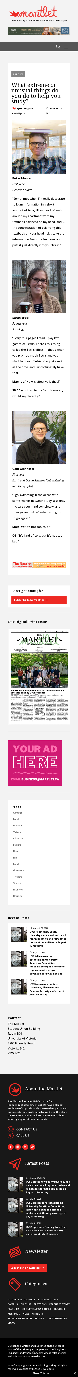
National (17, 825)
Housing (17, 896)
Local (16, 819)
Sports (17, 883)
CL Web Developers (43, 1368)
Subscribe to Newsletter (29, 599)
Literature (18, 870)
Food (16, 864)
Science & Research (20, 1318)
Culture (18, 74)
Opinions (38, 1313)
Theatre (17, 876)
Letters (17, 844)
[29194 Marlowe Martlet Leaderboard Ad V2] (39, 34)
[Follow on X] (25, 1147)
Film (15, 857)
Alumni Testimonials (21, 1299)
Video (11, 1323)
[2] (39, 567)
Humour (59, 1309)
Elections (40, 1304)
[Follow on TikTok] (32, 1147)
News (16, 851)
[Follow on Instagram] (18, 1147)
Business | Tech (48, 1299)
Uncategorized (57, 1318)
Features (14, 1309)
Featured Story (59, 1304)
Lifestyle (18, 889)
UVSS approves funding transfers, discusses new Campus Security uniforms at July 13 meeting (47, 989)
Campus (17, 812)
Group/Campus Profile (36, 1309)
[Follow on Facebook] (11, 1147)
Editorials (18, 838)
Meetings (14, 1313)
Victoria (17, 832)
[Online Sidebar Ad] (35, 785)
